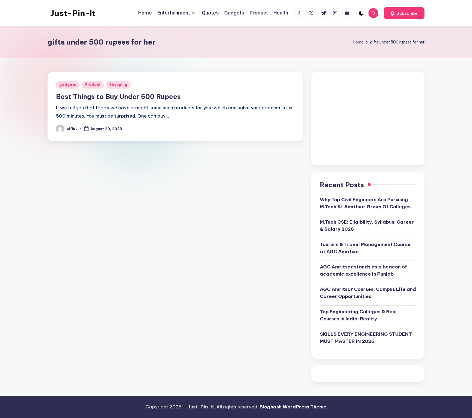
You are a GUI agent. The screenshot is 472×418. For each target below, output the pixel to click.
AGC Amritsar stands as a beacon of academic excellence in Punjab (363, 270)
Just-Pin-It (73, 13)
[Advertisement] (368, 118)
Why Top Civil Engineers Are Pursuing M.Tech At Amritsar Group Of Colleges (365, 203)
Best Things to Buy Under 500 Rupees (118, 96)
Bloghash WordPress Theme (292, 407)
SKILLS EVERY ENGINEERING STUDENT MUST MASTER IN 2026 (366, 337)
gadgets (67, 85)
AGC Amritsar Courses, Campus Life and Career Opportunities (368, 292)
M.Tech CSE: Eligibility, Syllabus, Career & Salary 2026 (367, 225)
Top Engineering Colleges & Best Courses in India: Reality (358, 315)
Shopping (118, 85)
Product (93, 85)
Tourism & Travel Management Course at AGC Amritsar (365, 248)
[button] (404, 13)
